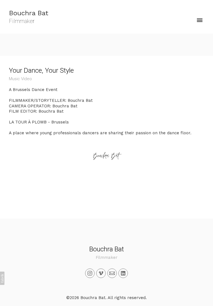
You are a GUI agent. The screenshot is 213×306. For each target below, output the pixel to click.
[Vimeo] (101, 273)
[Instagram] (90, 273)
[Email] (112, 273)
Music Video (20, 78)
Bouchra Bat (106, 249)
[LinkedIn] (123, 273)
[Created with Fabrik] (2, 278)
